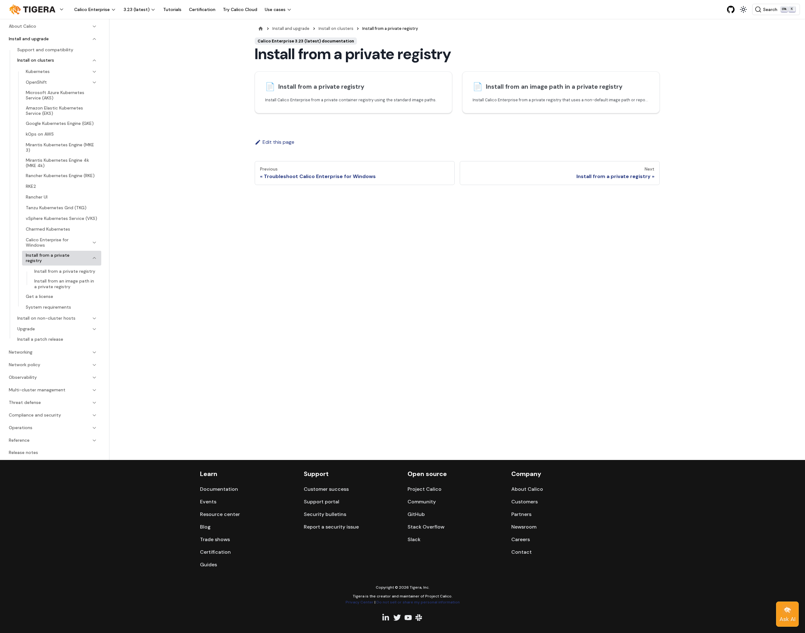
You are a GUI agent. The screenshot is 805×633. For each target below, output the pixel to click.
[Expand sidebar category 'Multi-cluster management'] (94, 390)
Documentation (219, 489)
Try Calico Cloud (240, 9)
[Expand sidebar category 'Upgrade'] (94, 329)
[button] (38, 10)
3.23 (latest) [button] (137, 9)
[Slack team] (419, 617)
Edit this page (278, 142)
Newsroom (523, 527)
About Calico (527, 489)
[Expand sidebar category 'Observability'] (94, 378)
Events (208, 501)
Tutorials (172, 9)
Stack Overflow (426, 527)
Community (422, 501)
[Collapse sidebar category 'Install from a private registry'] (94, 258)
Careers (520, 539)
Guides (208, 564)
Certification (202, 9)
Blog (205, 527)
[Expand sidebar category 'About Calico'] (94, 26)
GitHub (416, 514)
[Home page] (261, 28)
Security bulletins (325, 514)
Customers (524, 501)
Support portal (321, 501)
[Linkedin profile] (386, 617)
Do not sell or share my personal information (418, 602)
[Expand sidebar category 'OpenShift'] (94, 82)
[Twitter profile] (397, 617)
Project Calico (424, 489)
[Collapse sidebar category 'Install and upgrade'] (94, 39)
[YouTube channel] (408, 617)
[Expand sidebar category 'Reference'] (94, 440)
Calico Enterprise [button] (92, 9)
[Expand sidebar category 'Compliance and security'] (94, 415)
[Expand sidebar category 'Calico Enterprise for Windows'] (94, 242)
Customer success (326, 489)
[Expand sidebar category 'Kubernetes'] (94, 72)
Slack (414, 539)
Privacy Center (360, 602)
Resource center (220, 514)
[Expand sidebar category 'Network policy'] (94, 365)
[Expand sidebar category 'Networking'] (94, 352)
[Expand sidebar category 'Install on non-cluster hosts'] (94, 318)
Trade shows (215, 539)
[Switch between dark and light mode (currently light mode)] (743, 9)
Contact (521, 552)
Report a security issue (331, 527)
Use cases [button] (275, 9)
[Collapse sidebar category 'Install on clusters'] (94, 60)
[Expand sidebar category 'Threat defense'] (94, 403)
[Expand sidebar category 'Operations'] (94, 428)
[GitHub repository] (730, 9)
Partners (521, 514)
